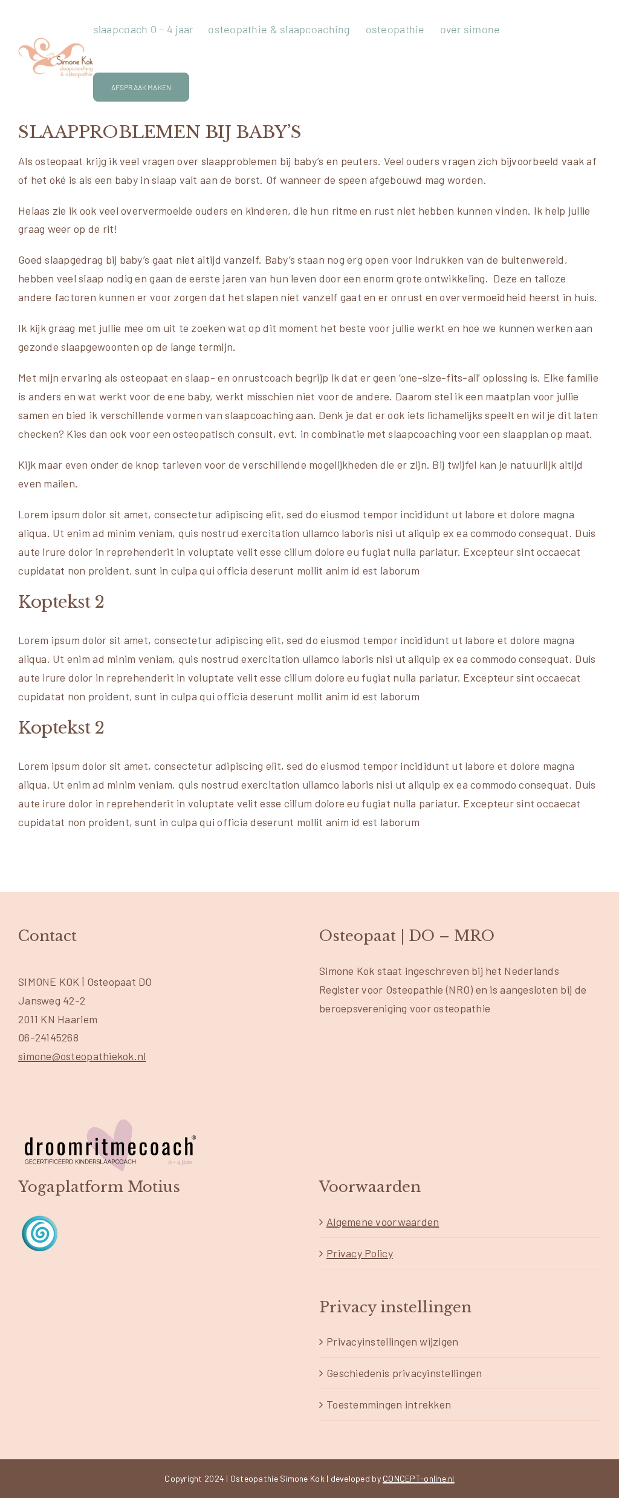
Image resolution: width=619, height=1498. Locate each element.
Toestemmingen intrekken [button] (388, 1404)
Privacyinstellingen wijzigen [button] (392, 1341)
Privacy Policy (359, 1253)
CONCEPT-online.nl (419, 1478)
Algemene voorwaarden (382, 1221)
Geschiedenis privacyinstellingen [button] (404, 1372)
